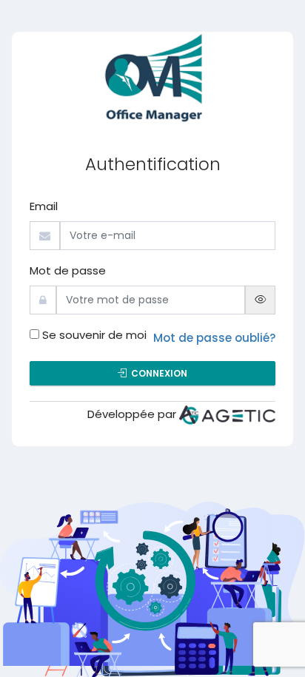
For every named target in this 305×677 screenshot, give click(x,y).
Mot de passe (68, 270)
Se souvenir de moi (94, 335)
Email (44, 206)
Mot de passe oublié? (214, 338)
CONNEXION (157, 373)
